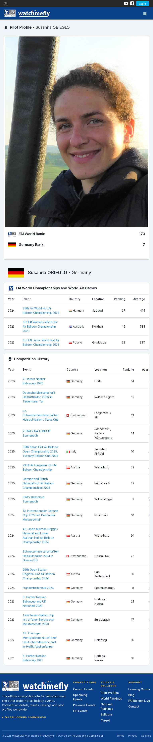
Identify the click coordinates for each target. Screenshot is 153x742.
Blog (131, 695)
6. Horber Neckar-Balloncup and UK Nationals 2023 (35, 601)
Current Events (83, 689)
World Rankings (111, 698)
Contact (133, 706)
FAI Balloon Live (139, 700)
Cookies (146, 735)
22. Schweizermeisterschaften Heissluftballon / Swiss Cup (41, 415)
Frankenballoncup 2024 (38, 587)
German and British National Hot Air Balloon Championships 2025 (38, 483)
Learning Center (139, 689)
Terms (120, 735)
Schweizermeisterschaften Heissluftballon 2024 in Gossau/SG (41, 556)
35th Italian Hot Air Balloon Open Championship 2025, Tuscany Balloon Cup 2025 (40, 451)
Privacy (132, 735)
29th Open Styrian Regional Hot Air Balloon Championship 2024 (39, 574)
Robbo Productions (43, 735)
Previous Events (84, 705)
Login (142, 3)
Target (105, 720)
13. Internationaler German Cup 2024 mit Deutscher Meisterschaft (40, 515)
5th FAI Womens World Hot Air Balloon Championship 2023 (40, 326)
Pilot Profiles (110, 692)
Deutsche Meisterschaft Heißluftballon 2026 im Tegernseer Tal (39, 397)
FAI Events (80, 711)
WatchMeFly (19, 735)
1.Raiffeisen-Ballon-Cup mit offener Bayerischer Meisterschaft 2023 (38, 619)
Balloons (107, 714)
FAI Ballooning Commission (25, 717)
